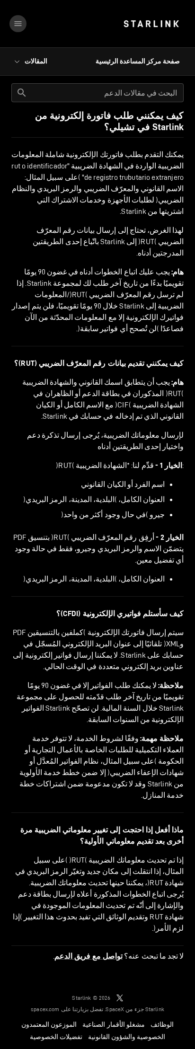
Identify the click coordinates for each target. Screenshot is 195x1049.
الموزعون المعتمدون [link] (49, 1024)
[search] (21, 92)
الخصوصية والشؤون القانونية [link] (126, 1036)
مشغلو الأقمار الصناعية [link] (113, 1024)
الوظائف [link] (162, 1024)
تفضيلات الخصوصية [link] (56, 1036)
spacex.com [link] (45, 1009)
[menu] (18, 23)
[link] (151, 23)
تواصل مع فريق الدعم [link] (88, 956)
